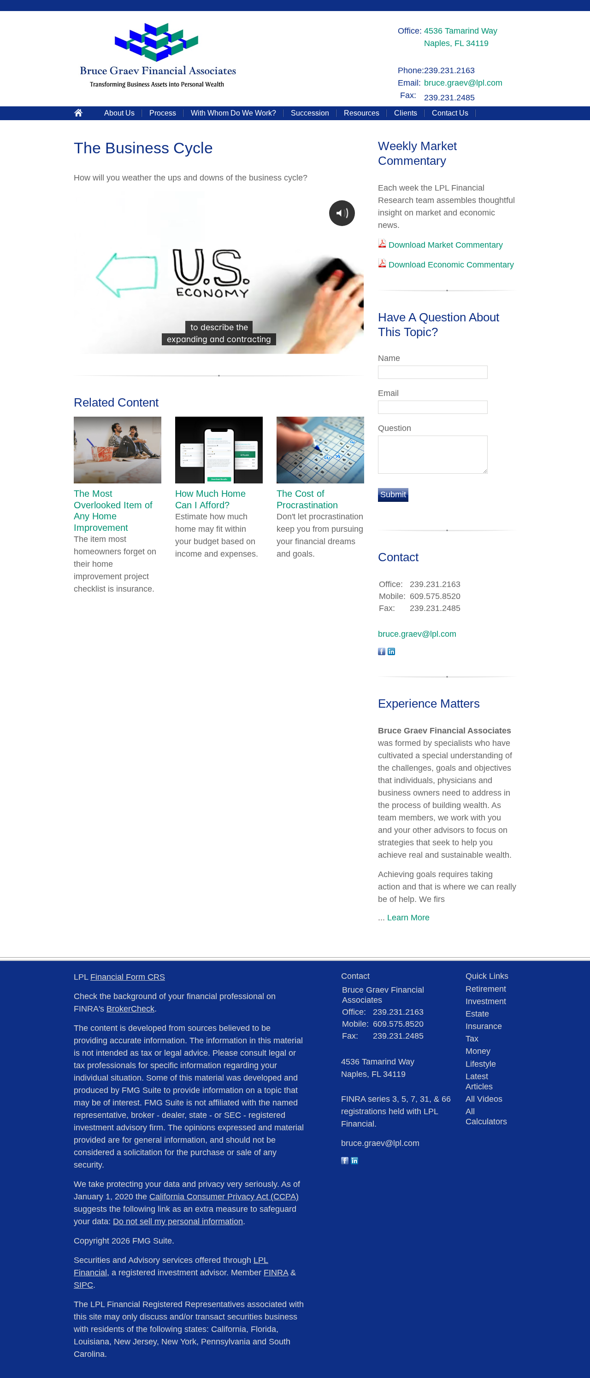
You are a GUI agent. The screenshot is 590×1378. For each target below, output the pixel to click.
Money (478, 1051)
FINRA (276, 1272)
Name (389, 358)
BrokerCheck (130, 1008)
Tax (472, 1038)
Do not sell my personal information (178, 1221)
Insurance (484, 1026)
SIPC (83, 1285)
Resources (361, 113)
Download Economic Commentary (450, 264)
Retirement (486, 989)
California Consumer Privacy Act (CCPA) (224, 1196)
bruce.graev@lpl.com (463, 82)
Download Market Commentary (444, 245)
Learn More (408, 917)
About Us (119, 113)
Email (388, 393)
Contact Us (450, 113)
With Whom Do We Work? (233, 113)
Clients (405, 113)
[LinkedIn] (354, 1161)
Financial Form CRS (127, 977)
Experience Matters (429, 703)
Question (394, 428)
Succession (310, 113)
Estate (477, 1013)
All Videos (484, 1099)
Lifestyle (481, 1064)
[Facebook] (344, 1161)
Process (162, 113)
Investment (486, 1001)
